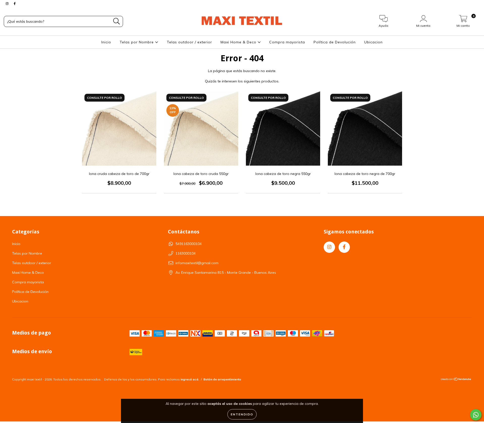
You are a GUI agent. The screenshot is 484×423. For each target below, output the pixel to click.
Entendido (242, 414)
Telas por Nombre (137, 42)
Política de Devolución (335, 42)
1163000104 (185, 253)
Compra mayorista (287, 42)
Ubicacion (373, 42)
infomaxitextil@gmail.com (197, 263)
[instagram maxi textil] (7, 3)
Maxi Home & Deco (239, 42)
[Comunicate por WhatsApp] (475, 414)
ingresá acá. (189, 379)
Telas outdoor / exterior (189, 42)
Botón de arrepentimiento (222, 379)
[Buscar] (117, 21)
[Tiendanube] (456, 380)
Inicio (106, 42)
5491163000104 (188, 243)
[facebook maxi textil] (14, 3)
